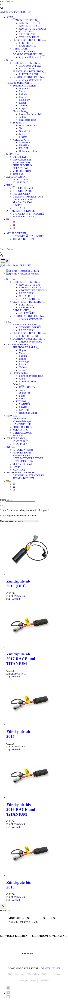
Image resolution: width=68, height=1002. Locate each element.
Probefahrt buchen (8, 940)
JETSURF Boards (50, 922)
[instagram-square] (9, 993)
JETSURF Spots (7, 946)
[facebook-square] (9, 988)
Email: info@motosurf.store (34, 960)
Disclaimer (45, 980)
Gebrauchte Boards (51, 928)
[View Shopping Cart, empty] (34, 245)
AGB (10, 974)
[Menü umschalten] (14, 18)
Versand (16, 599)
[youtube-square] (8, 997)
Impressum (20, 974)
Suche (3, 1)
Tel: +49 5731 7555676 (32, 958)
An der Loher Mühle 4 (41, 940)
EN (48, 968)
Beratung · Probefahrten (19, 925)
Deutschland (37, 946)
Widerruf (46, 974)
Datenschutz (33, 974)
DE (42, 968)
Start (2, 510)
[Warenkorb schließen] (3, 906)
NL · (54, 968)
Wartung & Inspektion (9, 943)
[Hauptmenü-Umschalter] (5, 261)
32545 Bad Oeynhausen (42, 943)
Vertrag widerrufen (27, 981)
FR (58, 968)
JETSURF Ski (49, 925)
